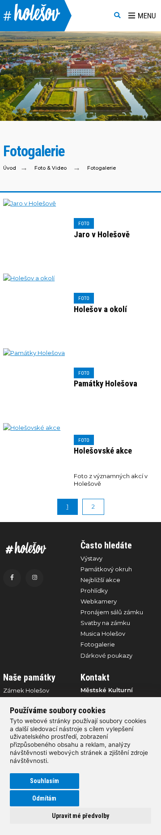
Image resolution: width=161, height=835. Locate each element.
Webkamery (98, 601)
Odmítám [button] (44, 798)
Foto (83, 223)
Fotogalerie (101, 168)
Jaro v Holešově (102, 235)
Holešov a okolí (100, 309)
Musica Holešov (102, 633)
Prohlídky (94, 590)
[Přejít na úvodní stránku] (37, 548)
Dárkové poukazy (106, 655)
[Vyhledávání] (117, 16)
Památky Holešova (105, 384)
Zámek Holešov (26, 690)
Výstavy (91, 558)
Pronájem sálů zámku (111, 612)
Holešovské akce (103, 451)
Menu (147, 15)
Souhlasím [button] (44, 780)
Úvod (9, 168)
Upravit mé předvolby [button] (80, 815)
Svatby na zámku (105, 622)
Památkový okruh (106, 569)
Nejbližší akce (100, 579)
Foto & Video (50, 168)
